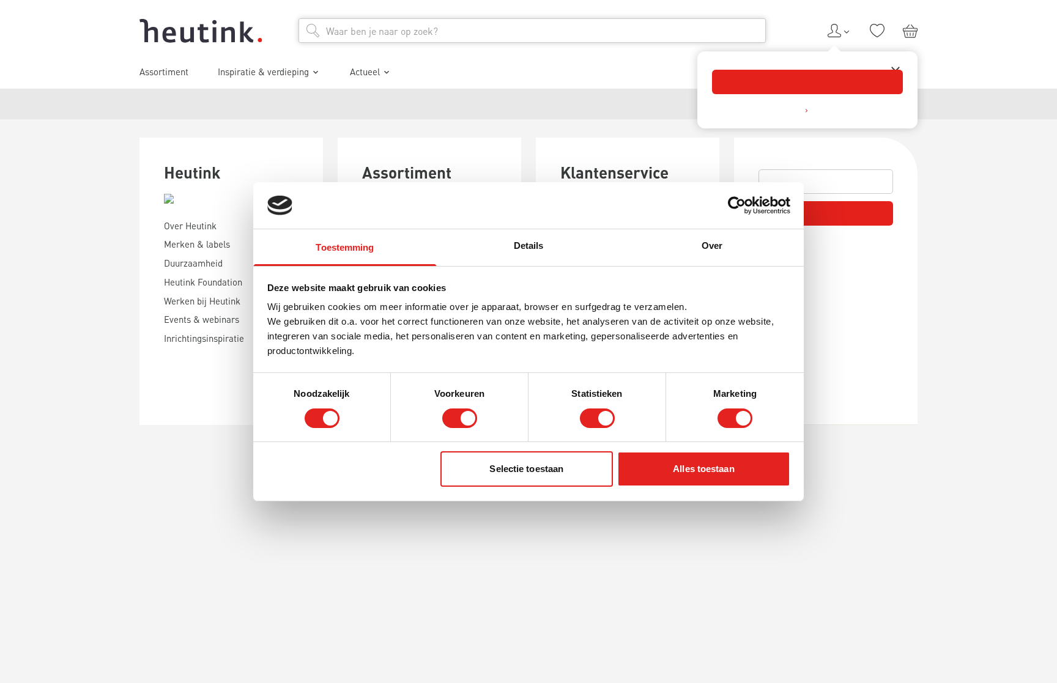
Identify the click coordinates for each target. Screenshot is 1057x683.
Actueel (365, 71)
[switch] (459, 418)
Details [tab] (529, 245)
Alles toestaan (703, 468)
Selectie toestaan (526, 468)
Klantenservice (614, 172)
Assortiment (406, 172)
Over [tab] (712, 245)
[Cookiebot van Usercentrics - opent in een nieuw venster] (736, 205)
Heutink (192, 172)
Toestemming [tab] (345, 247)
